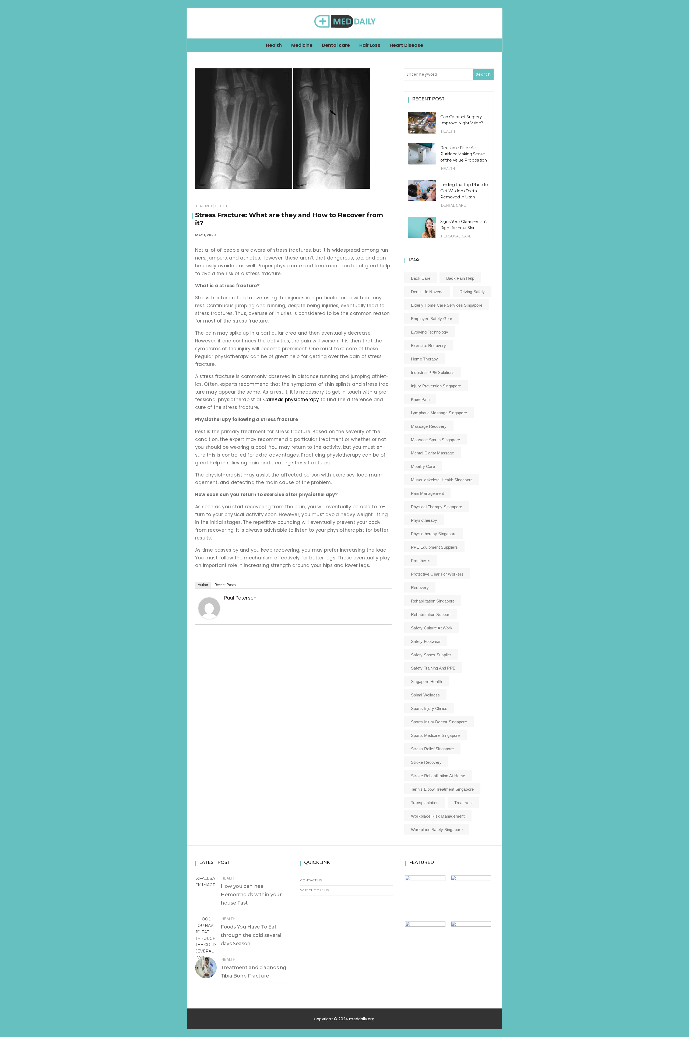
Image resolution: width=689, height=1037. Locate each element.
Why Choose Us (314, 890)
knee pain (420, 399)
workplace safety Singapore (437, 829)
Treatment (463, 802)
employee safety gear (431, 318)
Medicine (301, 45)
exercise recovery (428, 345)
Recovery (420, 587)
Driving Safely (472, 291)
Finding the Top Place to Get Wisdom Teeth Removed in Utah (464, 190)
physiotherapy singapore (433, 533)
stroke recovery (426, 762)
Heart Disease (406, 45)
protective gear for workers (437, 574)
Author (203, 585)
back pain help (460, 278)
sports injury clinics (429, 708)
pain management (427, 493)
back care (420, 278)
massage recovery (429, 426)
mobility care (423, 466)
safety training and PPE (433, 668)
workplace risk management (438, 816)
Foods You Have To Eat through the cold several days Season (251, 935)
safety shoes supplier (431, 655)
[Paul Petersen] (209, 608)
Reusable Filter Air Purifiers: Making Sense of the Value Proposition (463, 154)
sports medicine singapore (435, 735)
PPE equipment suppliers (434, 547)
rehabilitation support (431, 614)
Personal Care (456, 236)
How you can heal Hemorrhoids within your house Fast (251, 894)
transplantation (424, 802)
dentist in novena (427, 291)
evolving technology (429, 332)
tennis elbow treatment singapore (442, 789)
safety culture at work (431, 628)
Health (274, 45)
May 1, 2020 (205, 234)
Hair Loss (369, 45)
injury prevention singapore (436, 386)
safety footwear (426, 641)
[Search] (495, 23)
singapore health (426, 681)
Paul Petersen (240, 597)
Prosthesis (420, 560)
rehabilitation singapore (433, 601)
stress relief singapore (432, 749)
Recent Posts (225, 585)
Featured (204, 206)
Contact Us (311, 880)
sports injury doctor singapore (439, 722)
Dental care (336, 45)
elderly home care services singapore (446, 305)
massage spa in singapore (435, 439)
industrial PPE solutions (433, 372)
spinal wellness (425, 695)
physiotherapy (424, 520)
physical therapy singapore (436, 507)
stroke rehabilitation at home (438, 775)
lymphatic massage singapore (439, 413)
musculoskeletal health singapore (442, 480)
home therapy (424, 359)
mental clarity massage (432, 453)
